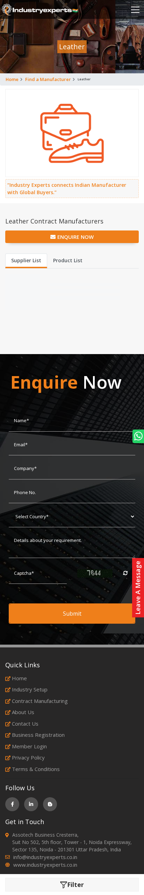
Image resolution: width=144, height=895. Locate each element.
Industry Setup (30, 689)
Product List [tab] (67, 260)
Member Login (29, 746)
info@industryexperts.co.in (45, 856)
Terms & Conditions (36, 768)
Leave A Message (138, 588)
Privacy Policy (28, 757)
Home (12, 79)
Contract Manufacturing (40, 700)
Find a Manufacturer (48, 79)
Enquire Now (75, 236)
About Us (23, 712)
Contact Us (25, 723)
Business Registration (38, 734)
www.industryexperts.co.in (45, 864)
